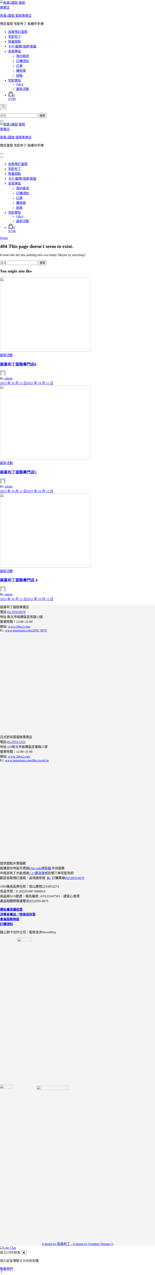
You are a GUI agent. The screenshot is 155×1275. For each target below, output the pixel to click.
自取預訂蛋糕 (17, 32)
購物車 (21, 70)
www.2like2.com (19, 626)
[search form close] (1, 120)
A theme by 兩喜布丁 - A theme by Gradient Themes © (77, 1244)
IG (48, 878)
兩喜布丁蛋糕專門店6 (18, 364)
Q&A (19, 84)
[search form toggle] (3, 106)
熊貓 (47, 868)
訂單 (19, 66)
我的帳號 (22, 56)
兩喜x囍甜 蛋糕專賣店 (15, 15)
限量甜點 (14, 41)
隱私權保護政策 (11, 909)
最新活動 (22, 89)
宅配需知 (14, 80)
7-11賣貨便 (37, 873)
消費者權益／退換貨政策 (18, 914)
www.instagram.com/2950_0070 (26, 630)
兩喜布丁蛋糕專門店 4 (19, 580)
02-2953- (13, 742)
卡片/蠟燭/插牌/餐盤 (22, 46)
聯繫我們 (6, 1269)
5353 (22, 742)
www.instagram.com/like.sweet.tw (27, 760)
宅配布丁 (14, 36)
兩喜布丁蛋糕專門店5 (18, 472)
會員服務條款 (9, 919)
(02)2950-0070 (74, 878)
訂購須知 (22, 61)
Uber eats (35, 868)
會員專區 (14, 51)
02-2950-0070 (16, 612)
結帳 (19, 75)
